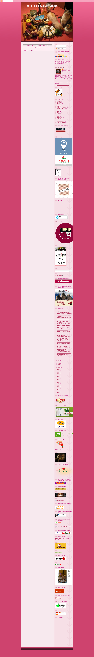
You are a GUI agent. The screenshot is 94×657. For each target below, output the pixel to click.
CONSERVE (59, 103)
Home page (37, 47)
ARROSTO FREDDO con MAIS (63, 344)
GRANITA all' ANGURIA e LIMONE (64, 353)
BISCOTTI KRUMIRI (61, 335)
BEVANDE (59, 102)
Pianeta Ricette (58, 538)
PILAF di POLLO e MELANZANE (63, 347)
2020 (58, 376)
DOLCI (58, 106)
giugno (59, 360)
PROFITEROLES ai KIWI (62, 346)
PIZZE (58, 116)
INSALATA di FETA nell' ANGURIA (64, 331)
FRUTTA (58, 111)
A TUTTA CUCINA (42, 6)
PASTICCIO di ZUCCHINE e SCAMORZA (62, 322)
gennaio (59, 367)
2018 (58, 379)
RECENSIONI (59, 118)
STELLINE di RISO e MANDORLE (63, 342)
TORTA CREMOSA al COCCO (63, 312)
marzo (59, 364)
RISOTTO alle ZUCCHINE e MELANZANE (62, 340)
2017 (58, 380)
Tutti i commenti (60, 48)
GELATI (58, 112)
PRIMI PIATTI (59, 117)
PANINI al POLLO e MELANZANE (63, 343)
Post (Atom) (30, 50)
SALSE (58, 119)
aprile (59, 363)
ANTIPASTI (59, 101)
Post (58, 46)
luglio (59, 358)
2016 (58, 382)
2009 (58, 392)
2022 (58, 373)
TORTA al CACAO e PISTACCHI (63, 323)
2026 (58, 309)
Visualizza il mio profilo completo (63, 85)
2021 (58, 375)
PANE (58, 113)
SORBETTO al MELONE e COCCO (64, 317)
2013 (58, 386)
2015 (58, 383)
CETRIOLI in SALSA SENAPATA (63, 336)
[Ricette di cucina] (59, 592)
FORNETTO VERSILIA (61, 108)
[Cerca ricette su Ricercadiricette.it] (59, 500)
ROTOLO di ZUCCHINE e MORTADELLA (62, 350)
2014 (58, 385)
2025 (58, 369)
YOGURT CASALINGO (61, 122)
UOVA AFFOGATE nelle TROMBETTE (64, 313)
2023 (58, 372)
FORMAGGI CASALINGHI (61, 107)
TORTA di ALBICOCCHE (62, 338)
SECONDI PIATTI (60, 121)
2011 (58, 389)
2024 (58, 370)
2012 (58, 388)
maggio (59, 361)
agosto (59, 311)
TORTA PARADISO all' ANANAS (63, 351)
